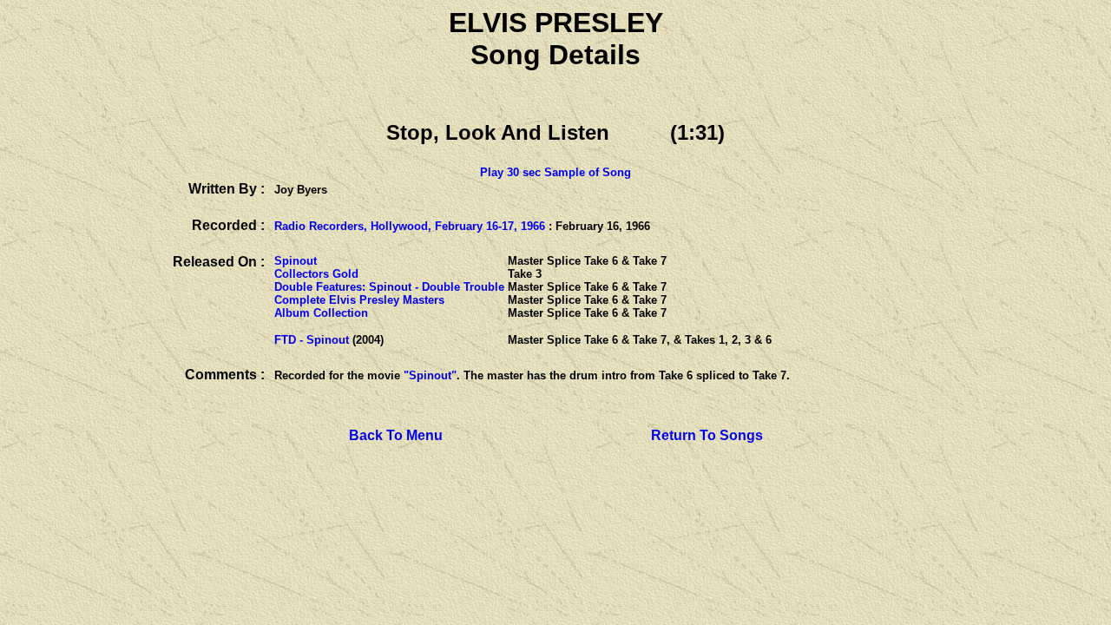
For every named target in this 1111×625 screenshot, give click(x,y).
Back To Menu (396, 435)
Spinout (295, 260)
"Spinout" (430, 375)
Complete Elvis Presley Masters (359, 299)
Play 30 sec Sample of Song (555, 172)
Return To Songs (707, 435)
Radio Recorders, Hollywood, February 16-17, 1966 (409, 226)
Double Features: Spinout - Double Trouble (389, 286)
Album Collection (321, 312)
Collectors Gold (316, 273)
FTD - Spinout (311, 339)
